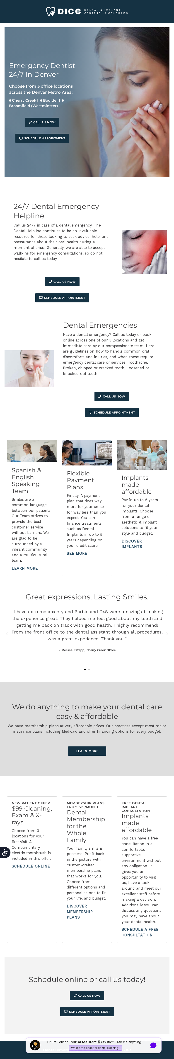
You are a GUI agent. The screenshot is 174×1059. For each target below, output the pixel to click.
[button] (7, 633)
